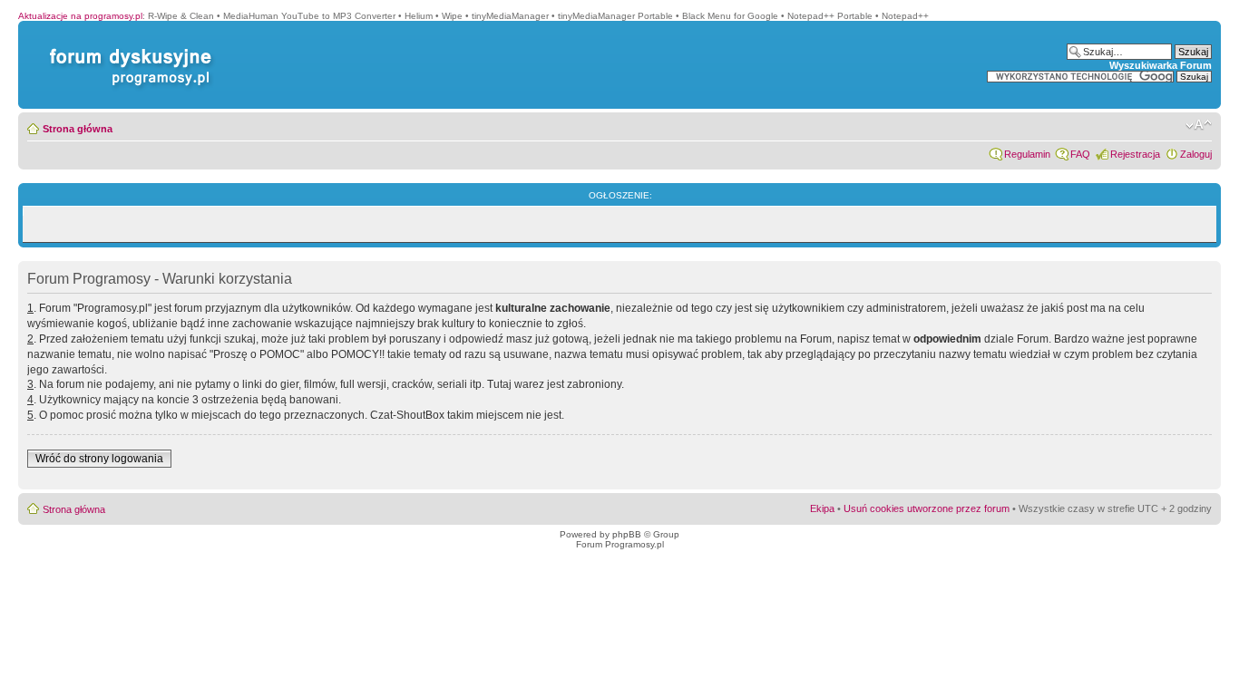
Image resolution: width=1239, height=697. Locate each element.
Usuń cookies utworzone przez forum (927, 508)
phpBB (626, 534)
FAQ (1080, 154)
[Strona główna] (127, 48)
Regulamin (1027, 154)
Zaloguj (1196, 154)
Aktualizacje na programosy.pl (80, 16)
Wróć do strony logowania (99, 458)
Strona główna (77, 128)
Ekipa (822, 508)
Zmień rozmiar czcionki (1198, 125)
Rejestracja (1135, 154)
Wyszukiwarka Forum (1160, 65)
